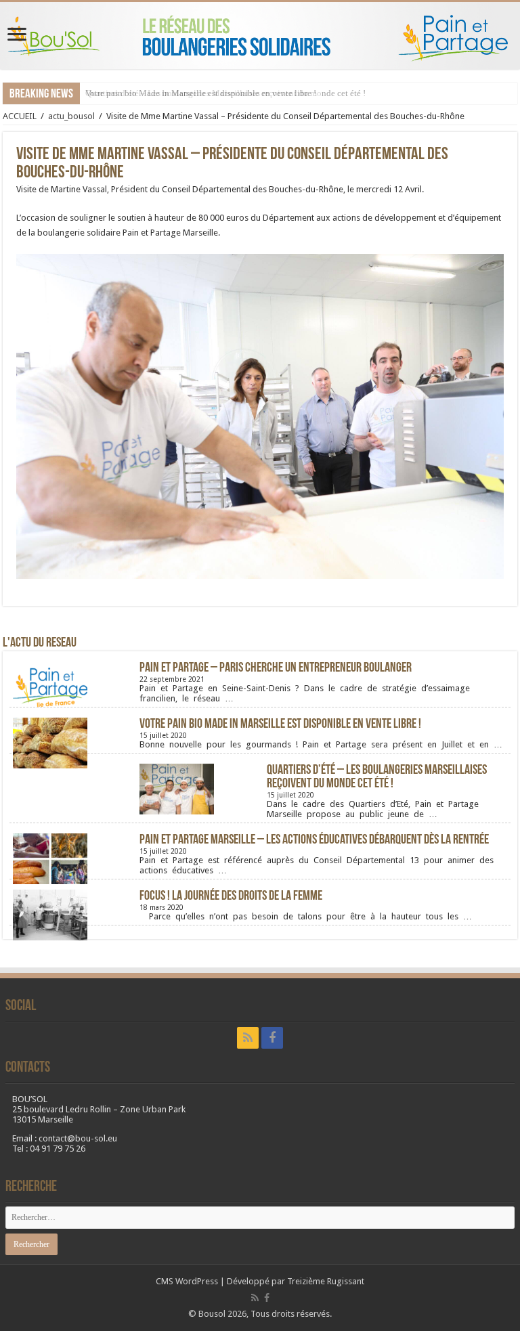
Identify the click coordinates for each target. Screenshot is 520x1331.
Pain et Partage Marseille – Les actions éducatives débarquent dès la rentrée (314, 840)
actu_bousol (71, 116)
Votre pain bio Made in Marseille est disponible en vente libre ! (200, 93)
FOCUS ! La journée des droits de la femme (230, 896)
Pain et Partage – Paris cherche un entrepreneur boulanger (275, 668)
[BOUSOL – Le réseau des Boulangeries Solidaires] (260, 35)
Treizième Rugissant (325, 1281)
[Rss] (248, 1038)
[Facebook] (272, 1038)
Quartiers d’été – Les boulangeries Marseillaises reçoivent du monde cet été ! (377, 777)
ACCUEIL (20, 116)
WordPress (196, 1281)
